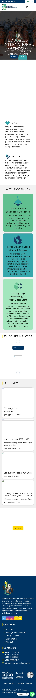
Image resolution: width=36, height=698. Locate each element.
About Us (14, 56)
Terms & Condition (25, 683)
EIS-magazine (10, 408)
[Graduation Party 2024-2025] (18, 461)
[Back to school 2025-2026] (18, 428)
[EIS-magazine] (18, 396)
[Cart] (27, 7)
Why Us (23, 58)
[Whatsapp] (32, 694)
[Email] (14, 1)
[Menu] (33, 7)
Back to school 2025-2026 (16, 439)
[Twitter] (2, 1)
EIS (6, 415)
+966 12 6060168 (12, 655)
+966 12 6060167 (12, 652)
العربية (31, 2)
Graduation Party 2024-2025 (18, 472)
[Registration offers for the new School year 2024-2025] (18, 485)
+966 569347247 (12, 660)
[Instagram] (5, 1)
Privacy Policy (9, 683)
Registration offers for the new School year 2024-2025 (18, 494)
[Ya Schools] (11, 1)
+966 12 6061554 (12, 657)
